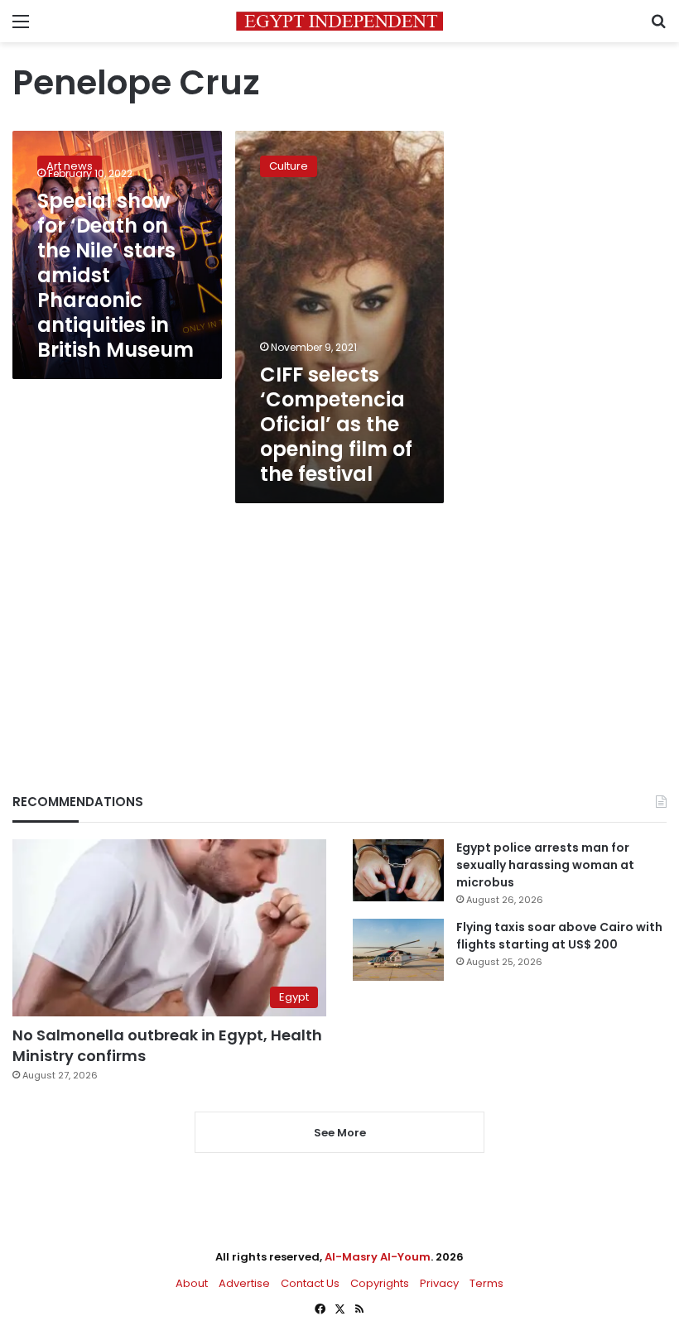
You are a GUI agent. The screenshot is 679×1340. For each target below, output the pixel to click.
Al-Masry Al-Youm (378, 1257)
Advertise (244, 1283)
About (192, 1283)
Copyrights (379, 1283)
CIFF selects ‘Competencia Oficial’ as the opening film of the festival (336, 424)
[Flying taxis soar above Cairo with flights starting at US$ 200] (398, 950)
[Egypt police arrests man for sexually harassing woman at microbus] (398, 870)
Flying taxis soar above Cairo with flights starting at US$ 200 (559, 936)
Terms (486, 1283)
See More (340, 1133)
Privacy (439, 1283)
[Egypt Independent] (339, 21)
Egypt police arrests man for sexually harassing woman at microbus (545, 865)
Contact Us (310, 1283)
